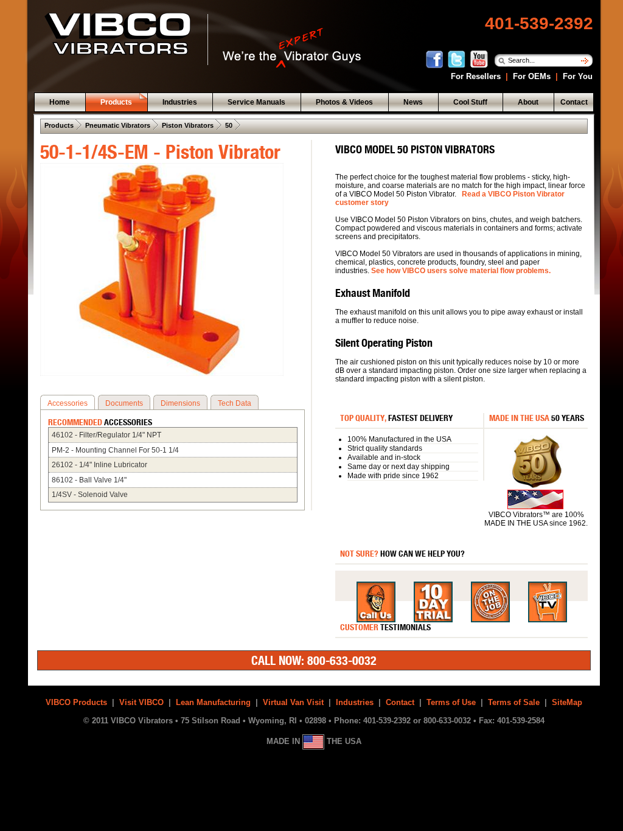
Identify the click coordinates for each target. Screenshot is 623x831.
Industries (355, 702)
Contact (400, 702)
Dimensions (180, 403)
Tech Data (234, 403)
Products (59, 125)
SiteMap (567, 702)
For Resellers (476, 76)
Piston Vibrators (188, 125)
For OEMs (532, 76)
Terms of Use (451, 702)
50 (228, 125)
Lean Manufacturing (213, 702)
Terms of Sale (514, 702)
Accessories (67, 403)
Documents (124, 403)
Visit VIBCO (141, 702)
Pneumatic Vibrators (117, 125)
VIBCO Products (76, 702)
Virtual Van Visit (293, 702)
